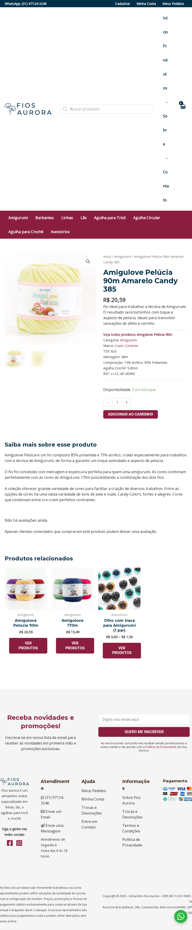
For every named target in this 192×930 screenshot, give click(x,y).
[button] (88, 261)
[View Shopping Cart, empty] (182, 108)
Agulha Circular (146, 217)
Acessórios (60, 231)
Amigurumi (18, 217)
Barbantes (44, 217)
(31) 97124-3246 (34, 3)
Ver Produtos (28, 645)
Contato (166, 186)
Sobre (165, 130)
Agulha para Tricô (110, 217)
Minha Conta (146, 3)
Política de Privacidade (161, 747)
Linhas (67, 217)
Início (165, 25)
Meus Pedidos (173, 3)
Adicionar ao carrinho (130, 414)
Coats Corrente (126, 345)
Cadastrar (122, 3)
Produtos (165, 67)
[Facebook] (10, 843)
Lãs (84, 217)
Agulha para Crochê (25, 231)
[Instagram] (19, 843)
